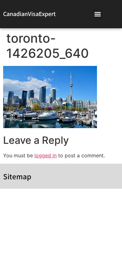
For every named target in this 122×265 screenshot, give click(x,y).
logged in (45, 155)
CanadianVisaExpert (29, 14)
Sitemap (17, 176)
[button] (98, 14)
